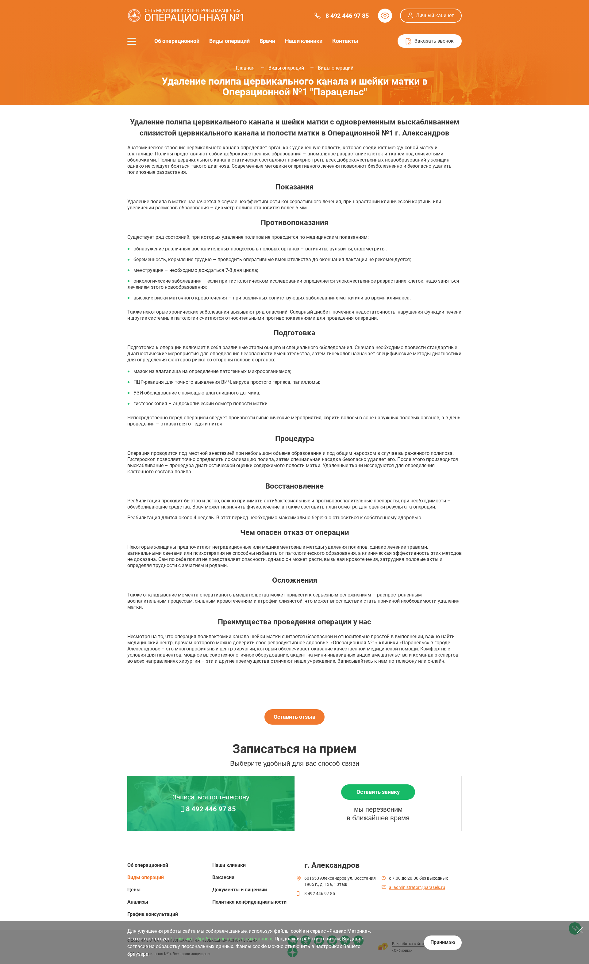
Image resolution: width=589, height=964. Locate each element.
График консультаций (152, 914)
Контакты (345, 41)
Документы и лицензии (239, 890)
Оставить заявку (378, 792)
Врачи (267, 41)
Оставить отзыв (294, 717)
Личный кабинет (435, 15)
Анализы (137, 902)
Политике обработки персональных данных (221, 939)
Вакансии (223, 877)
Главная (245, 68)
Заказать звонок (434, 41)
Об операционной (176, 41)
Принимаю (442, 942)
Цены (134, 890)
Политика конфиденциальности (249, 902)
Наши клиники (303, 41)
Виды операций (229, 41)
